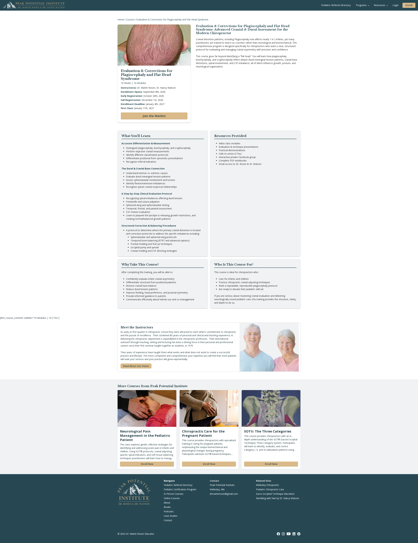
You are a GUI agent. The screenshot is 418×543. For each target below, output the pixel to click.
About (167, 502)
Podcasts (169, 511)
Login (396, 5)
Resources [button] (379, 5)
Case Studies (170, 515)
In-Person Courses (173, 493)
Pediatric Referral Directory (336, 5)
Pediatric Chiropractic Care (270, 489)
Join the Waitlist (154, 116)
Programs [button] (361, 5)
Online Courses (172, 498)
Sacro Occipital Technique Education (275, 493)
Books (167, 507)
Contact (168, 520)
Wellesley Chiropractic (267, 485)
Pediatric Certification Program (180, 489)
